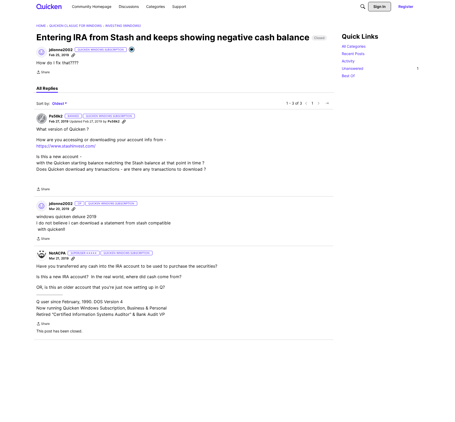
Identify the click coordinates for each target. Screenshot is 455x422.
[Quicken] (49, 6)
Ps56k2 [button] (56, 116)
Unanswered (380, 68)
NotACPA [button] (57, 253)
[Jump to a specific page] (327, 103)
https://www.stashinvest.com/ (66, 146)
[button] (41, 52)
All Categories (353, 46)
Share (43, 72)
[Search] (363, 6)
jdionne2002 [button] (61, 49)
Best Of (348, 75)
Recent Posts (353, 53)
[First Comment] (132, 49)
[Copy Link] (73, 55)
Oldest (58, 103)
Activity (348, 61)
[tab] (47, 88)
